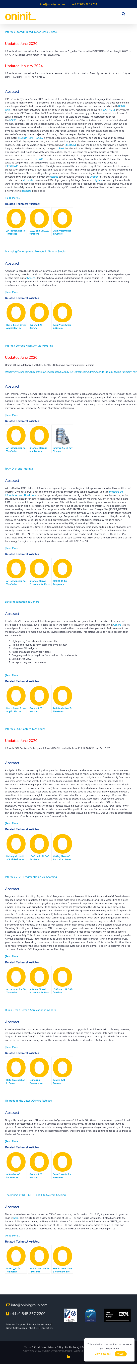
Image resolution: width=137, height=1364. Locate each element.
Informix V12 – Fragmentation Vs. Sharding (31, 877)
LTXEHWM (12, 166)
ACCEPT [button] (121, 1354)
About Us (34, 1328)
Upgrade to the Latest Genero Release (28, 1101)
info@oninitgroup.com (29, 1305)
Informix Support (15, 1324)
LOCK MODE (108, 109)
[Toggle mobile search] (123, 14)
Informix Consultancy (39, 1324)
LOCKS (12, 120)
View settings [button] (103, 1353)
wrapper (95, 176)
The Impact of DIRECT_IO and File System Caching (35, 1195)
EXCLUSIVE (71, 145)
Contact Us (47, 1328)
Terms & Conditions (35, 1347)
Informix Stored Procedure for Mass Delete (31, 32)
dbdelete (28, 180)
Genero (31, 278)
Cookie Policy (72, 1347)
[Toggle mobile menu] (130, 14)
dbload (54, 176)
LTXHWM (38, 159)
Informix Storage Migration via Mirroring (29, 346)
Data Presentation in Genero (22, 602)
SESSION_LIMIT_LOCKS (30, 138)
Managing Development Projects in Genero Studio (35, 251)
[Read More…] (12, 198)
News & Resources (16, 1328)
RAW (61, 148)
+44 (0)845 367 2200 (27, 1313)
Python (98, 180)
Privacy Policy (55, 1347)
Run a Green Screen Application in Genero (30, 1010)
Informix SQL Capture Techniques (25, 729)
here (15, 1218)
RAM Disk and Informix (19, 469)
